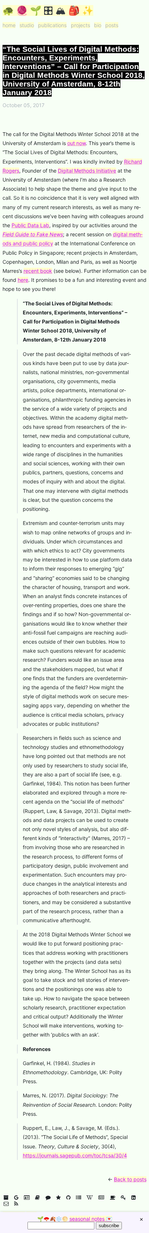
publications (52, 25)
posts (111, 25)
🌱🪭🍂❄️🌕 (74, 1219)
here (23, 280)
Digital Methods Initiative (87, 171)
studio (27, 25)
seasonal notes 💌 (90, 1219)
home (9, 25)
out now (76, 143)
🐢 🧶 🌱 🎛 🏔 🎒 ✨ (48, 10)
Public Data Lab (30, 225)
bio (97, 25)
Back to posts (130, 1179)
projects (80, 25)
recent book (38, 271)
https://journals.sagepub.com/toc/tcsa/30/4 (75, 1155)
